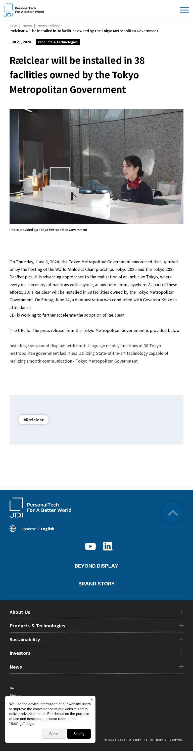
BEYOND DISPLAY (96, 566)
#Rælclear (33, 420)
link (12, 688)
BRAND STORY (96, 584)
